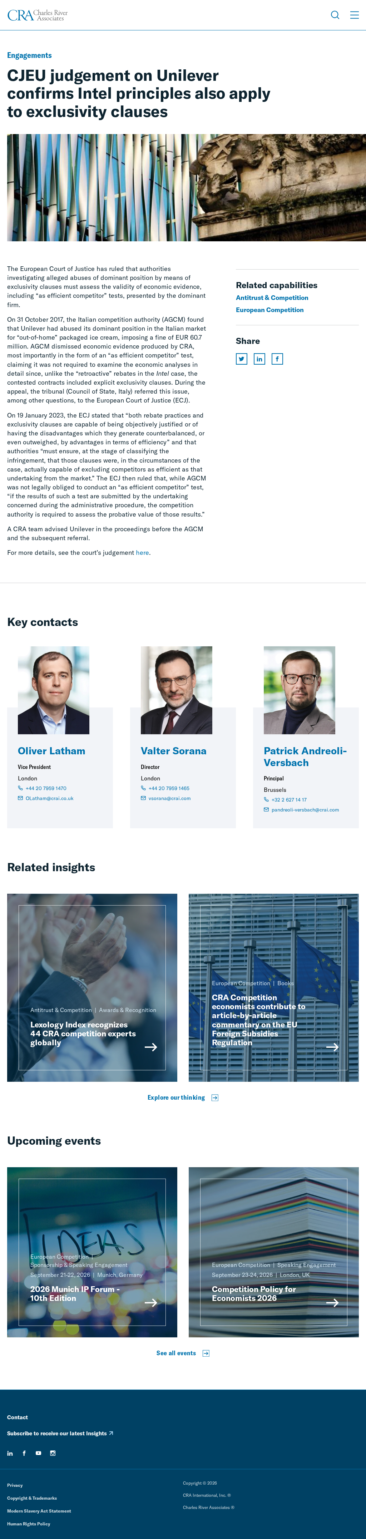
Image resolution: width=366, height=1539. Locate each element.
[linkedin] (10, 1453)
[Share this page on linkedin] (259, 359)
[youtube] (38, 1453)
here (142, 552)
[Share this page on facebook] (277, 359)
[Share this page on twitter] (241, 359)
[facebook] (24, 1453)
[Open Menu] (354, 15)
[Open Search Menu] (335, 15)
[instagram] (53, 1453)
